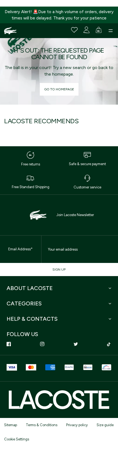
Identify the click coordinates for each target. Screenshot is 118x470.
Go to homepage (59, 89)
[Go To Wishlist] (74, 30)
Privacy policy (77, 425)
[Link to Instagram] (42, 344)
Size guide (105, 425)
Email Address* (20, 249)
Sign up (59, 269)
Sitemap (10, 425)
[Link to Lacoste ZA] (10, 31)
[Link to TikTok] (109, 344)
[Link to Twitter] (76, 344)
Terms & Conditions (41, 425)
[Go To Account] (86, 30)
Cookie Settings (16, 439)
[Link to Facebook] (9, 344)
